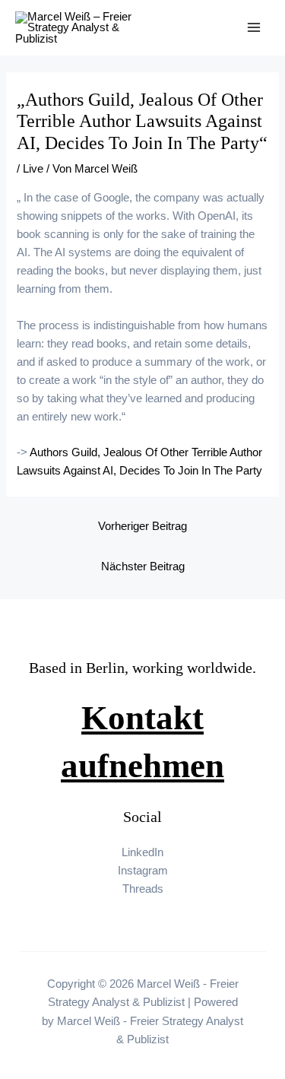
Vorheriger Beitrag (142, 526)
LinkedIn (142, 852)
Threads (142, 889)
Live (33, 169)
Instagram (143, 871)
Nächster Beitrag (143, 566)
